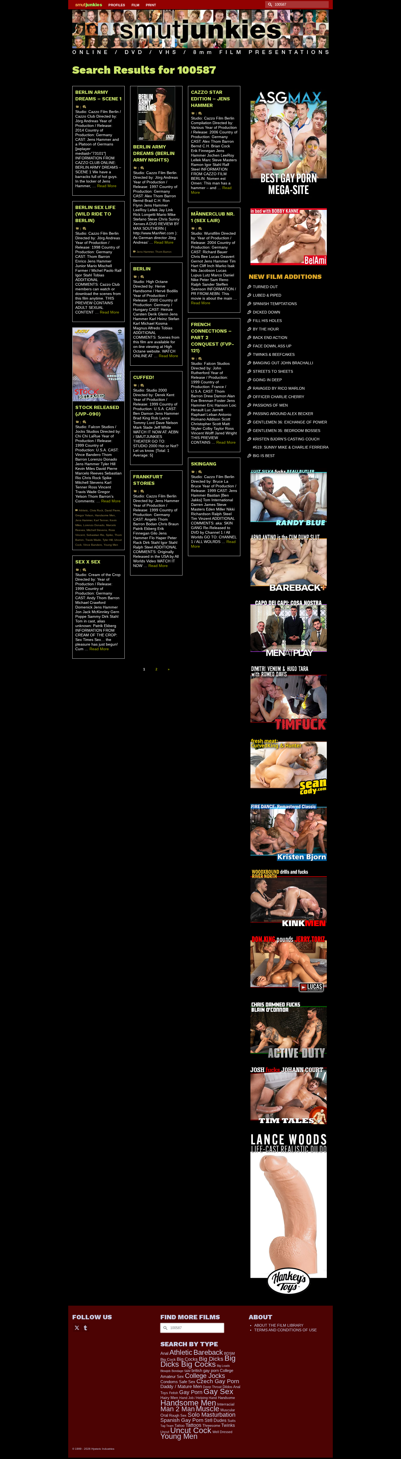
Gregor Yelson (84, 515)
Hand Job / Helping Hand (198, 1398)
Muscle (207, 1409)
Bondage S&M (181, 1371)
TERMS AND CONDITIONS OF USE (285, 1330)
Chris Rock (96, 510)
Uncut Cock (190, 1430)
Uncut (164, 1432)
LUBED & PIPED (267, 295)
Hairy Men (169, 1398)
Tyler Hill (108, 539)
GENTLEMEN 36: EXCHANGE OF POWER (290, 422)
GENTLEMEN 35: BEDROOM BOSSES (286, 430)
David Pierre (112, 510)
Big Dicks (211, 1359)
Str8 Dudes (215, 1420)
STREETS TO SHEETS (273, 371)
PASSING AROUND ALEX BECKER (283, 413)
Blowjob (165, 1371)
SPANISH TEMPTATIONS (275, 304)
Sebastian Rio (95, 534)
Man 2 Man (177, 1409)
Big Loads (223, 1365)
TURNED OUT (265, 287)
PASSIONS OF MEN (270, 405)
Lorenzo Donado (93, 525)
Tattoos (193, 1425)
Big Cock (168, 1359)
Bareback (208, 1352)
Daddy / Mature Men (181, 1386)
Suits (232, 1421)
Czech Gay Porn (217, 1381)
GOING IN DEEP (267, 380)
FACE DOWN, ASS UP (272, 346)
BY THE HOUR (266, 329)
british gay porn (205, 1370)
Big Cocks (187, 1359)
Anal (164, 1353)
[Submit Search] (269, 4)
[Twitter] (77, 1327)
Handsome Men (105, 515)
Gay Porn (190, 1392)
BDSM (229, 1353)
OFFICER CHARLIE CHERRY (278, 397)
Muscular (227, 1410)
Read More (106, 186)
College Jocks (205, 1375)
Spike (109, 534)
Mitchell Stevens (96, 530)
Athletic (83, 510)
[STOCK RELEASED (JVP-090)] (98, 364)
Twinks (228, 1425)
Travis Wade (93, 539)
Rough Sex (178, 1415)
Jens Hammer (145, 251)
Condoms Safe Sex (177, 1381)
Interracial (225, 1404)
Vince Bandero (92, 544)
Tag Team (166, 1425)
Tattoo (179, 1426)
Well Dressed (222, 1432)
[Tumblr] (85, 1327)
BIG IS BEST (264, 455)
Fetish (173, 1393)
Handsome (226, 1398)
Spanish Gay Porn (182, 1420)
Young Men (111, 544)
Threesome (211, 1426)
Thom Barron (163, 251)
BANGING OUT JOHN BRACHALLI (283, 363)
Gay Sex (218, 1391)
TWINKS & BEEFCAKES (274, 354)
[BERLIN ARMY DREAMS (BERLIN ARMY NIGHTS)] (156, 113)
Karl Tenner (101, 520)
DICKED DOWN (266, 312)
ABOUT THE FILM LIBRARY (278, 1325)
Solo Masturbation (211, 1414)
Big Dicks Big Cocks (198, 1361)
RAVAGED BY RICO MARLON (279, 388)
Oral (164, 1415)
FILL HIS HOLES (267, 320)
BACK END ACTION (270, 337)
